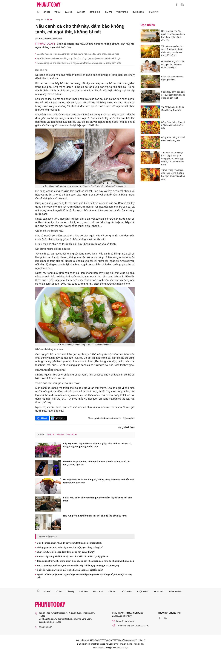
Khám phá (153, 12)
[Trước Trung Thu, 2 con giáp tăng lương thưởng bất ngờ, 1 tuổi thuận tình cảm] (150, 174)
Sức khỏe (95, 12)
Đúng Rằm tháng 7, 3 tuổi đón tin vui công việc (173, 139)
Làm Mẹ (68, 12)
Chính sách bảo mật (119, 648)
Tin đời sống (175, 592)
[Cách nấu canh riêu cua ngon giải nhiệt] (150, 81)
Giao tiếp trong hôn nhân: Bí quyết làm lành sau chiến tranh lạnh (69, 543)
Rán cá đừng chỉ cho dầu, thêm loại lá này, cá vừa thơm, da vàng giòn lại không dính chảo (79, 63)
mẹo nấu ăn (71, 434)
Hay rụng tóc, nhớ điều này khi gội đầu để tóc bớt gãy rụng (95, 516)
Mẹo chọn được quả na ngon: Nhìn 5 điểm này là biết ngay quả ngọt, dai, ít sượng (78, 565)
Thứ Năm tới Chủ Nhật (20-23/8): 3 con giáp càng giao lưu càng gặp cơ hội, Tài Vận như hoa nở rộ (172, 158)
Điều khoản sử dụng (102, 648)
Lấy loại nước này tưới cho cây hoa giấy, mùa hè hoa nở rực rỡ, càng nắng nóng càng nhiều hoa (97, 445)
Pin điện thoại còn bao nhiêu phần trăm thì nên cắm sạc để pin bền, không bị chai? (96, 463)
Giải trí (108, 12)
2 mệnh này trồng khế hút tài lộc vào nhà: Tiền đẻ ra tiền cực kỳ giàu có (73, 556)
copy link (130, 418)
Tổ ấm (57, 12)
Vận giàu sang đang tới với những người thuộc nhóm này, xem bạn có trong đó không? (172, 50)
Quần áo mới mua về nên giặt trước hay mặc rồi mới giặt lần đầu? (70, 570)
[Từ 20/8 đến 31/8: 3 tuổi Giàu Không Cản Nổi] (150, 111)
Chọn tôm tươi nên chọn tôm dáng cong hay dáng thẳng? (66, 552)
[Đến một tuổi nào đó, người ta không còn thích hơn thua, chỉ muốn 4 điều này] (150, 35)
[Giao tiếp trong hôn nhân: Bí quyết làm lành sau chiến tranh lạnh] (150, 66)
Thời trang (122, 12)
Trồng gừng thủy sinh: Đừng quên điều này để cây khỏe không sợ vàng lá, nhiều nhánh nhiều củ (85, 561)
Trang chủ (39, 20)
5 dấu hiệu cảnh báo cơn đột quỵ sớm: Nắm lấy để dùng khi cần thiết (97, 499)
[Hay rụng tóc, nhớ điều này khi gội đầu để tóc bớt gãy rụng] (48, 522)
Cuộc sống (138, 12)
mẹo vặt (60, 434)
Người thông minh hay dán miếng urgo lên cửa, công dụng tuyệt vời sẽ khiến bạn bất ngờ (79, 58)
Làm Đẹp (81, 12)
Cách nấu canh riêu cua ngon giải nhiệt (172, 78)
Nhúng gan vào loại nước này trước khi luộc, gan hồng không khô (70, 547)
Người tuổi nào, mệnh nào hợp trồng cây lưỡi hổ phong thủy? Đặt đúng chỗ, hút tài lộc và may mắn (84, 576)
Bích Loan (130, 427)
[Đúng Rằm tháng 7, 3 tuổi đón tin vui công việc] (150, 142)
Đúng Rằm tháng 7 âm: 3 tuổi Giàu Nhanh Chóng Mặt (173, 125)
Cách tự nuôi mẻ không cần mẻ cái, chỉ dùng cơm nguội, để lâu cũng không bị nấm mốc (78, 54)
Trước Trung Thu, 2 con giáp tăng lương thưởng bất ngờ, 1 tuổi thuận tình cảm (173, 174)
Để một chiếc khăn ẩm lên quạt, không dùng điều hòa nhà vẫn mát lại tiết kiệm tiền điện (98, 481)
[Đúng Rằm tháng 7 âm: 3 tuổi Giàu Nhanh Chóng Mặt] (150, 127)
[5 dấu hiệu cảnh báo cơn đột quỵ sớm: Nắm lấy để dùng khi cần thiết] (48, 504)
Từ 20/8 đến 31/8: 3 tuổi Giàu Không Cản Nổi (172, 108)
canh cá (50, 434)
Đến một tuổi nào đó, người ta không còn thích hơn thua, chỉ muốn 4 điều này (173, 35)
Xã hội (47, 12)
